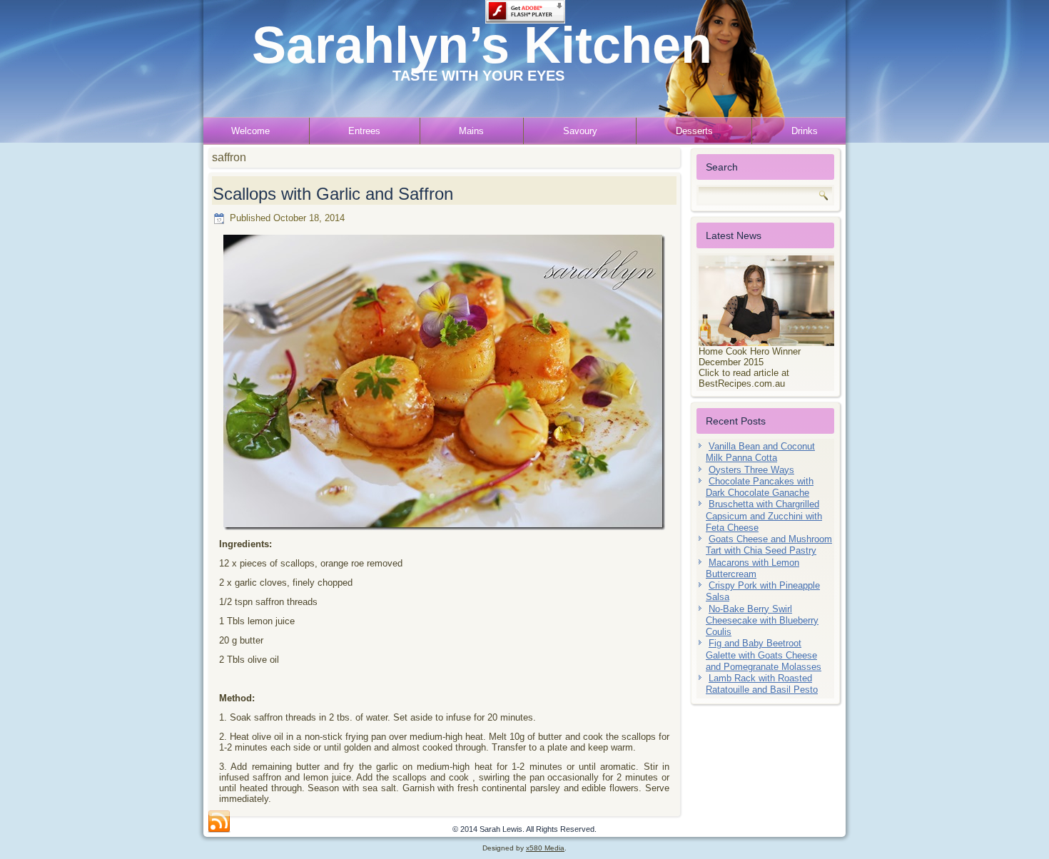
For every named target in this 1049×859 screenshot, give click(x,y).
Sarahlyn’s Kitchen (482, 44)
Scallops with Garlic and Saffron (333, 193)
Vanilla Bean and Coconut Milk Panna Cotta (760, 452)
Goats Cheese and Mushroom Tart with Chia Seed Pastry (769, 545)
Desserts (694, 131)
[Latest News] (765, 300)
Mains (471, 131)
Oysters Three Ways (751, 469)
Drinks (804, 131)
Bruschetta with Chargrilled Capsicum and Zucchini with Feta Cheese (764, 516)
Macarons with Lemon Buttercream (752, 568)
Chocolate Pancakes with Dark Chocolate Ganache (760, 487)
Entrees (364, 131)
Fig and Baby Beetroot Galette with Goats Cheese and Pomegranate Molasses (763, 655)
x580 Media (545, 848)
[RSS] (219, 821)
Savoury (580, 131)
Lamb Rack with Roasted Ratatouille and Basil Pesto (762, 684)
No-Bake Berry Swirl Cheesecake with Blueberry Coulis (762, 621)
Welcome (250, 131)
